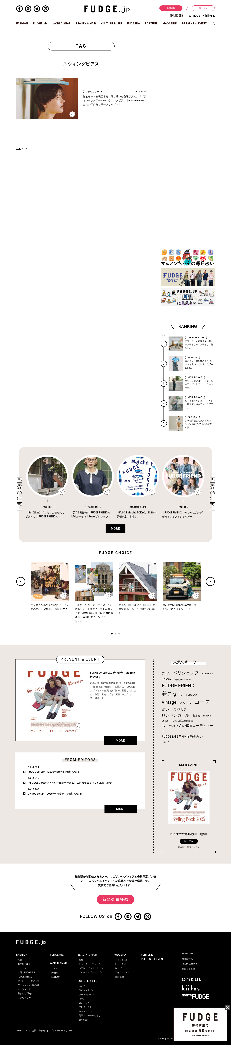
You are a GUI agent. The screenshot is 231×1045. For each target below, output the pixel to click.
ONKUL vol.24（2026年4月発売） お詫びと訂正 (55, 794)
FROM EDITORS (190, 963)
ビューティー (121, 964)
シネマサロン (85, 1011)
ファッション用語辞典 (28, 985)
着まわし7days (25, 993)
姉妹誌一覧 (187, 958)
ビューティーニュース (90, 964)
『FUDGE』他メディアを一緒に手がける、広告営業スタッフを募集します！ (71, 783)
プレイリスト (85, 1007)
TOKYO (54, 968)
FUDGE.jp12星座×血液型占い (182, 736)
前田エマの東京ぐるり (90, 1015)
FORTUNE (151, 24)
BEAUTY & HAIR (86, 24)
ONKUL (165, 720)
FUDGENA (133, 24)
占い (165, 709)
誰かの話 (83, 1019)
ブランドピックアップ (28, 981)
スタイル (185, 703)
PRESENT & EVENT (194, 24)
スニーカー (167, 742)
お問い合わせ (38, 1030)
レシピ (118, 968)
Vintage (169, 702)
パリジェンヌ (186, 673)
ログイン (203, 8)
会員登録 (171, 8)
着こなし (172, 694)
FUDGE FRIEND (178, 685)
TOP (18, 148)
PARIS (54, 972)
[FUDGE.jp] (107, 9)
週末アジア (84, 1002)
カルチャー (84, 986)
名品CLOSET (24, 964)
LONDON (55, 977)
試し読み (188, 841)
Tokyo (166, 679)
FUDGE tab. (40, 24)
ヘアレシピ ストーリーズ (91, 968)
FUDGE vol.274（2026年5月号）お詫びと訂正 (54, 772)
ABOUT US (21, 1030)
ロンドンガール (175, 715)
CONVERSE (207, 673)
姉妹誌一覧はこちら (188, 847)
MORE (120, 741)
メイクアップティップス (91, 972)
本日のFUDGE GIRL (182, 679)
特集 (20, 960)
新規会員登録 (115, 899)
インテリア (179, 709)
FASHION (22, 24)
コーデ (202, 702)
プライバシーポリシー (61, 1030)
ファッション (121, 960)
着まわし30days (202, 716)
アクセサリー (24, 997)
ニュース (22, 968)
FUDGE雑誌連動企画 (182, 721)
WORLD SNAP (62, 24)
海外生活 (119, 976)
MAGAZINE (170, 24)
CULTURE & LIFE (111, 24)
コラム (82, 998)
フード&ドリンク (87, 994)
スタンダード (24, 989)
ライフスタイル (86, 990)
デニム (166, 673)
